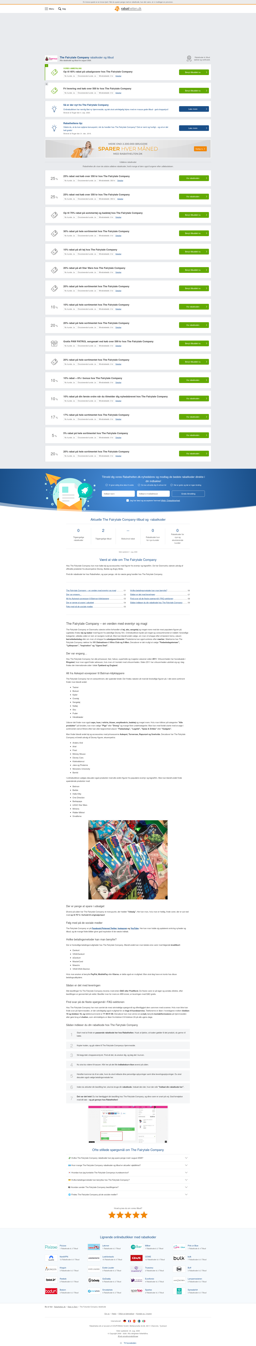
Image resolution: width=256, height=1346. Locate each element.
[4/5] (136, 1215)
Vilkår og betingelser (126, 1313)
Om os (107, 1313)
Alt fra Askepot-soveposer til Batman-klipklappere (87, 598)
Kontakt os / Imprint (144, 1313)
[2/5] (120, 1215)
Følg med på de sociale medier (79, 606)
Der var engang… (74, 594)
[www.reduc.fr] (129, 1321)
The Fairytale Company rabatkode (93, 1306)
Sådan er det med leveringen (142, 594)
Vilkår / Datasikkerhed (170, 500)
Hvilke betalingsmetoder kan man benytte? (148, 590)
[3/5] (128, 1215)
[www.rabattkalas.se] (139, 1321)
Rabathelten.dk (60, 1306)
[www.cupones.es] (134, 1321)
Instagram (122, 928)
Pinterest (105, 928)
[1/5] (112, 1215)
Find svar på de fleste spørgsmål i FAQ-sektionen (151, 598)
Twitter (113, 928)
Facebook (96, 928)
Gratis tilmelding (188, 493)
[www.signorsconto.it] (144, 1321)
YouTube (135, 928)
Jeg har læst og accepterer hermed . (155, 500)
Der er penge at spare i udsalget (80, 602)
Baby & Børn (73, 1306)
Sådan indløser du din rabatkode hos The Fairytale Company (156, 602)
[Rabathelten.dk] (128, 8)
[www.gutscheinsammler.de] (124, 1321)
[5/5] (144, 1215)
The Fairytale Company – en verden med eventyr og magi (91, 590)
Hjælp (114, 1313)
